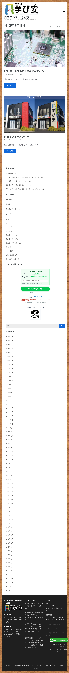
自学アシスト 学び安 (17, 17)
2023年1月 (9, 440)
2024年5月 (9, 412)
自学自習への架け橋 (12, 259)
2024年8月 (9, 400)
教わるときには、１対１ (14, 209)
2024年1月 (9, 428)
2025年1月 (9, 384)
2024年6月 (9, 408)
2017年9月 (9, 587)
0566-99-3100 (37, 297)
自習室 (8, 204)
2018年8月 (9, 551)
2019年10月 (9, 507)
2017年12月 (9, 575)
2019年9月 (9, 511)
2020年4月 (9, 491)
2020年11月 (9, 479)
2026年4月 (9, 344)
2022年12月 (9, 444)
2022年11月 (9, 448)
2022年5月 (9, 456)
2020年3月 (9, 495)
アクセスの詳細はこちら (53, 624)
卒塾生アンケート (11, 235)
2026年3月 (9, 348)
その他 (8, 219)
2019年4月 (9, 519)
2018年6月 (9, 555)
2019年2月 (9, 527)
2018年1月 (9, 571)
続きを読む (10, 85)
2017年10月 (9, 583)
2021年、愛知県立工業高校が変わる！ (25, 71)
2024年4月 (9, 416)
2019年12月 (9, 499)
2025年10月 (10, 356)
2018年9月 (9, 547)
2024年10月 (10, 392)
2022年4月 (9, 460)
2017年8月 (9, 591)
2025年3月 (9, 380)
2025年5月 (9, 372)
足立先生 (19, 74)
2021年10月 (9, 467)
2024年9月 (9, 396)
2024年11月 (9, 388)
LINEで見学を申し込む (35, 289)
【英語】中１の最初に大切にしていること (19, 181)
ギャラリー (9, 223)
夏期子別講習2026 (12, 173)
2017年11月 (9, 579)
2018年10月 (9, 543)
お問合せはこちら (51, 628)
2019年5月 (9, 515)
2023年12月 (9, 432)
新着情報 (9, 247)
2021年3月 (9, 475)
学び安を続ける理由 (12, 239)
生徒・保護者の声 (11, 255)
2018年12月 (9, 535)
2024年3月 (9, 420)
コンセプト (9, 227)
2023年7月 (9, 436)
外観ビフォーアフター (16, 136)
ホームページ (10, 231)
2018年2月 (9, 567)
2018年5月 (9, 559)
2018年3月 (9, 563)
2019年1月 (9, 531)
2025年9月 (9, 360)
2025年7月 (9, 364)
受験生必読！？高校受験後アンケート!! (18, 185)
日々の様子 (9, 251)
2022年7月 (9, 452)
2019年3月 (9, 523)
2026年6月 (9, 336)
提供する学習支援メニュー (14, 243)
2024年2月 (9, 424)
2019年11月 (9, 503)
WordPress (34, 668)
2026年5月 (9, 340)
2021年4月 (9, 471)
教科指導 (9, 199)
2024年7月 (9, 404)
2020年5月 (9, 487)
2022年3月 (9, 463)
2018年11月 (9, 539)
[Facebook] (33, 660)
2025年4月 (9, 376)
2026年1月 (9, 352)
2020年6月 (9, 483)
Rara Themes (52, 665)
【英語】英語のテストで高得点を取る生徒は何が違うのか (24, 177)
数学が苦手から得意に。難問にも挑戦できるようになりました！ (26, 189)
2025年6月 (9, 368)
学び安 (19, 140)
